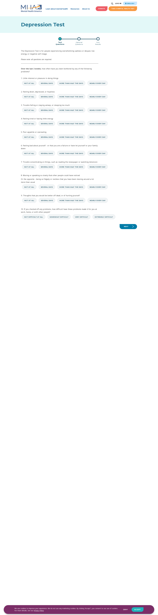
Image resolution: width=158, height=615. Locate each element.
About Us (86, 9)
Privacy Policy (39, 611)
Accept (137, 609)
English (130, 3)
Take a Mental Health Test (122, 8)
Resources (75, 9)
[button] (112, 4)
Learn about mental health (57, 9)
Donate (101, 8)
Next (126, 226)
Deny (125, 609)
